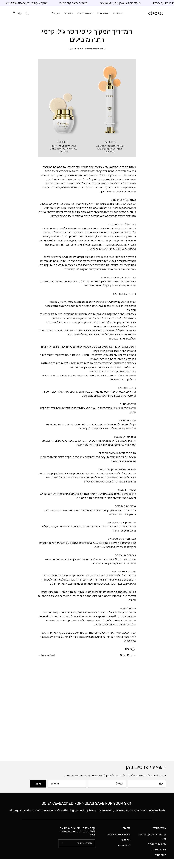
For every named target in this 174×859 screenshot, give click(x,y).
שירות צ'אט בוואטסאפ (118, 834)
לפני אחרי (160, 854)
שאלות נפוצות (158, 849)
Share (128, 649)
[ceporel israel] (155, 13)
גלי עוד (126, 828)
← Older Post (128, 655)
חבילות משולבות (157, 844)
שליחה (38, 783)
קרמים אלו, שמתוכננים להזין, (106, 179)
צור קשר (126, 840)
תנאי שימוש (124, 845)
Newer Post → (46, 655)
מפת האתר (159, 828)
